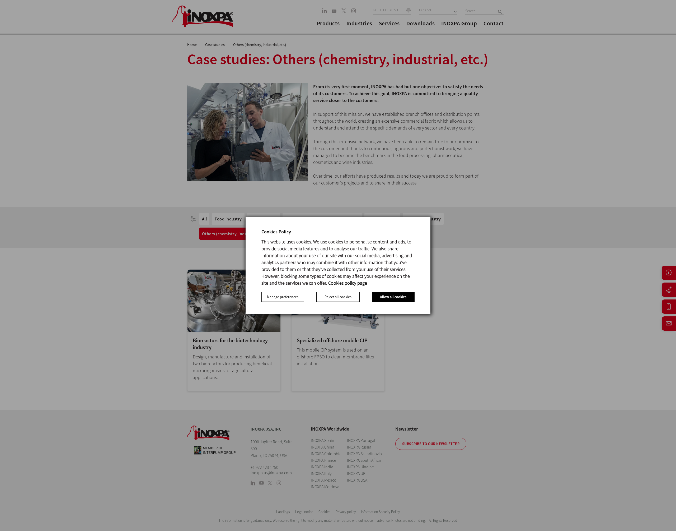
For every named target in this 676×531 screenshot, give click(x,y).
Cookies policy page (347, 283)
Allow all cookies (393, 296)
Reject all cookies (338, 296)
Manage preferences (282, 296)
